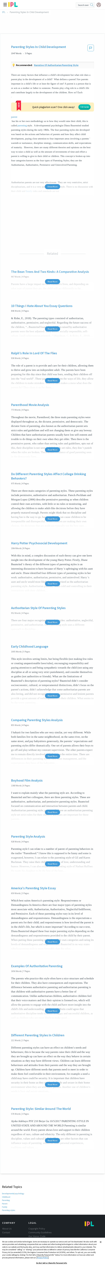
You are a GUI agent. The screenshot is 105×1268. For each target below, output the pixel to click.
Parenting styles (8, 1210)
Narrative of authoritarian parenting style (56, 65)
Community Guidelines (40, 1232)
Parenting (6, 1200)
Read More (52, 281)
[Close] (101, 1242)
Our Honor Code (36, 1236)
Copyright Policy (36, 1228)
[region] (52, 1253)
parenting (22, 125)
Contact (6, 1232)
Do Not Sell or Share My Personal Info (51, 1263)
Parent (4, 1203)
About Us (7, 1228)
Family (4, 1207)
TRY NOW (84, 107)
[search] (92, 5)
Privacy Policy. (42, 1258)
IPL (3, 12)
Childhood (6, 1197)
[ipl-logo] (13, 6)
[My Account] (100, 4)
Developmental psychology (13, 1193)
